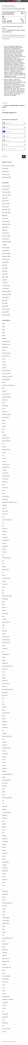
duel (3, 517)
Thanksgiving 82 (6, 177)
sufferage (4, 952)
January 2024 (5, 206)
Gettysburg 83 (6, 174)
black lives (11, 51)
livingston (4, 721)
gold (3, 604)
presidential (20, 91)
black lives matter (6, 414)
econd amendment (7, 519)
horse (3, 645)
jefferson (17, 64)
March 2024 (5, 201)
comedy (4, 461)
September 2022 (6, 224)
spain (3, 929)
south (3, 926)
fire (3, 555)
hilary (3, 625)
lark (3, 698)
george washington (7, 596)
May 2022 (4, 230)
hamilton (15, 61)
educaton (4, 531)
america (6, 47)
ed (2, 522)
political (4, 844)
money (4, 759)
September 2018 (6, 294)
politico (4, 847)
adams (6, 79)
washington (17, 77)
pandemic (22, 68)
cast (3, 443)
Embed (4, 28)
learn (3, 704)
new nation (5, 783)
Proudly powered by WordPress (9, 1041)
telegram (4, 964)
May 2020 (4, 271)
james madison (8, 64)
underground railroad (7, 999)
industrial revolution (7, 666)
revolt (13, 72)
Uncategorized (8, 77)
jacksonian (5, 680)
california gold (5, 438)
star (3, 935)
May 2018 (4, 300)
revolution (18, 72)
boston (10, 82)
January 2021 (5, 250)
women (24, 77)
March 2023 (5, 218)
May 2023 (4, 215)
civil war (4, 446)
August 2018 (5, 297)
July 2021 (4, 244)
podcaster (4, 838)
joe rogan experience (7, 689)
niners (3, 791)
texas (3, 973)
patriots (7, 69)
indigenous (21, 63)
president (13, 71)
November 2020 (6, 256)
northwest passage (7, 797)
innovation (5, 669)
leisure (4, 710)
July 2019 (4, 280)
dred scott (4, 514)
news (14, 88)
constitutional (9, 55)
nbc (12, 88)
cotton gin (4, 481)
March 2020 (5, 277)
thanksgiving (5, 979)
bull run (4, 426)
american (17, 79)
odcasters (4, 806)
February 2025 (6, 186)
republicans (5, 870)
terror (3, 970)
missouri (4, 756)
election (4, 534)
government (15, 86)
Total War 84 (5, 171)
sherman (4, 906)
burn (3, 429)
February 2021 (5, 247)
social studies (8, 74)
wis (3, 1025)
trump (14, 76)
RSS (7, 31)
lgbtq (3, 715)
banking (4, 391)
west (3, 1020)
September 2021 (6, 241)
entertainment (8, 59)
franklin (7, 60)
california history (6, 440)
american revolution (16, 47)
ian (3, 651)
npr (18, 68)
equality (4, 543)
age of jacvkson (6, 356)
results (4, 873)
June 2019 (4, 282)
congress (4, 470)
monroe (4, 762)
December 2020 (6, 253)
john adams (5, 692)
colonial (19, 52)
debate (6, 83)
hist (3, 628)
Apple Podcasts (12, 30)
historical (4, 631)
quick (6, 92)
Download (19, 26)
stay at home (5, 944)
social (23, 92)
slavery (4, 908)
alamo (3, 359)
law (21, 64)
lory (3, 730)
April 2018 (4, 303)
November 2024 (6, 195)
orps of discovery (6, 812)
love (11, 65)
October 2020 (5, 259)
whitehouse (5, 1023)
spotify (4, 932)
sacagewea (5, 894)
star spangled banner (7, 938)
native (3, 777)
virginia (4, 1008)
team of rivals (5, 961)
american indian (6, 373)
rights (6, 73)
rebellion (7, 72)
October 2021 (5, 239)
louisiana (4, 733)
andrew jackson (6, 379)
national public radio (11, 67)
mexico (4, 751)
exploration (5, 546)
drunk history (13, 83)
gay (15, 60)
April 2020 (5, 274)
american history (6, 370)
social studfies (5, 917)
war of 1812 (5, 1014)
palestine (4, 815)
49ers (3, 335)
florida (3, 566)
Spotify (18, 30)
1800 (3, 329)
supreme (4, 955)
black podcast (5, 417)
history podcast (6, 639)
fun (15, 84)
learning (7, 65)
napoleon (4, 768)
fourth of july (5, 569)
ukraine (4, 993)
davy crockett (5, 496)
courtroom (5, 487)
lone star (4, 724)
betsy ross (4, 400)
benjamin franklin (9, 50)
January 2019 (5, 288)
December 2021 (6, 236)
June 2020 (4, 268)
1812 (3, 332)
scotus (4, 900)
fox (12, 84)
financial (4, 552)
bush (3, 432)
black (6, 51)
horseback (4, 648)
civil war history (6, 449)
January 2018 (5, 312)
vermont (4, 1005)
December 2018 (6, 291)
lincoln (4, 718)
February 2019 (5, 285)
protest (19, 71)
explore (4, 549)
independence (8, 63)
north (3, 794)
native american (6, 780)
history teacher (6, 642)
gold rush (4, 607)
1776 (5, 46)
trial (3, 987)
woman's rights (6, 1028)
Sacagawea (5, 891)
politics (6, 71)
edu (19, 83)
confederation (8, 54)
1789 (8, 46)
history (20, 61)
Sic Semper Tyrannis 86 (8, 165)
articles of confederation (12, 48)
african (4, 350)
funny (12, 60)
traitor (3, 984)
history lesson (5, 636)
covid (5, 56)
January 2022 (5, 233)
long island (5, 727)
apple (3, 382)
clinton (4, 452)
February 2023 (6, 221)
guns (3, 616)
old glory (4, 809)
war (19, 94)
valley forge (5, 1002)
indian (3, 657)
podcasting (5, 841)
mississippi (5, 753)
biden (5, 82)
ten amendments (6, 967)
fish (3, 560)
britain (15, 82)
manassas (4, 745)
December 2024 (6, 192)
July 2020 (4, 265)
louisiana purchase (7, 736)
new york (13, 68)
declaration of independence (9, 502)
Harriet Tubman (6, 622)
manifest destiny (6, 748)
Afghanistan (5, 347)
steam (3, 947)
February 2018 (5, 309)
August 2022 (5, 227)
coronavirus (18, 55)
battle (20, 80)
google (4, 610)
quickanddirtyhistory (9, 6)
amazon (4, 361)
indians (15, 63)
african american (16, 46)
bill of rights (20, 50)
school (11, 73)
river (3, 885)
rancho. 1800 (5, 862)
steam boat (5, 949)
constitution (18, 54)
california (12, 52)
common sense (6, 464)
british (20, 82)
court (3, 484)
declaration (12, 56)
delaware (4, 505)
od (2, 803)
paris (3, 821)
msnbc (4, 765)
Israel (3, 672)
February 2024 (6, 203)
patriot (22, 88)
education (16, 58)
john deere (5, 695)
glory (3, 601)
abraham (4, 338)
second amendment (19, 73)
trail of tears (5, 982)
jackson (4, 677)
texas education (6, 976)
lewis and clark (6, 712)
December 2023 (6, 209)
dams (3, 493)
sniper (3, 911)
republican (5, 867)
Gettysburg (5, 598)
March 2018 (5, 306)
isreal (3, 674)
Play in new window (12, 26)
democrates (5, 511)
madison (16, 65)
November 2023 (6, 212)
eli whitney (5, 537)
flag (3, 563)
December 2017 (6, 315)
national (22, 65)
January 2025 (5, 189)
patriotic (7, 90)
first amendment (19, 59)
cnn (24, 82)
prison (3, 856)
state (3, 941)
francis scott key (6, 578)
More (10, 31)
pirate (3, 829)
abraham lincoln (6, 341)
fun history (5, 584)
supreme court (6, 958)
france (3, 575)
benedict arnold (6, 394)
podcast (21, 69)
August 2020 (5, 262)
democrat (4, 508)
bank (3, 388)
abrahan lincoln (6, 344)
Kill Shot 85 (5, 168)
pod (17, 69)
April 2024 (5, 198)
